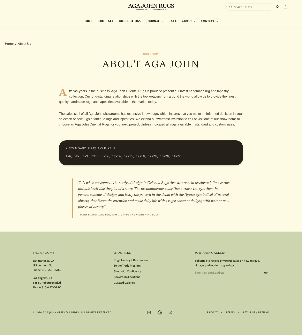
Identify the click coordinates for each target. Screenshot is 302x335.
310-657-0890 (51, 287)
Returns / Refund (256, 312)
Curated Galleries (124, 282)
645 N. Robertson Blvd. (47, 282)
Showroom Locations (127, 277)
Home (9, 44)
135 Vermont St (42, 265)
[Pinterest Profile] (160, 312)
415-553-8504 (51, 270)
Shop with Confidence (127, 271)
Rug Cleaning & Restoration (131, 260)
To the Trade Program (127, 265)
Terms (230, 312)
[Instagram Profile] (149, 312)
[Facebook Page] (170, 312)
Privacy (212, 312)
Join (266, 272)
